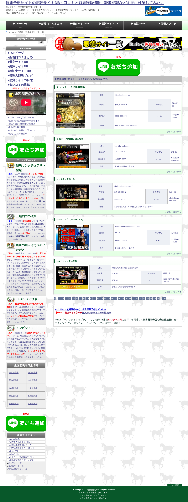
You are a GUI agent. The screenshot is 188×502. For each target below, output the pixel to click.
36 (147, 298)
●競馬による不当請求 (17, 133)
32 (133, 298)
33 (137, 298)
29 (123, 298)
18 (84, 298)
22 (98, 298)
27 (116, 298)
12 (63, 298)
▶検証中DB (138, 25)
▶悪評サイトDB (109, 25)
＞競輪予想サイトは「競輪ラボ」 (94, 498)
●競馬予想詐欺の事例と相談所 (21, 124)
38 (154, 298)
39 (158, 298)
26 (112, 298)
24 (105, 298)
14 (70, 298)
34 (140, 298)
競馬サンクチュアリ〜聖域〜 (96, 312)
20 (91, 298)
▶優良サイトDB (79, 25)
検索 (41, 42)
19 (87, 298)
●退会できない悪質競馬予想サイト (23, 120)
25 (109, 298)
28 (119, 298)
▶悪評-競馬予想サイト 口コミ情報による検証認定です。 (82, 79)
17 (80, 298)
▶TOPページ (21, 25)
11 (59, 298)
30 (126, 298)
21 (94, 298)
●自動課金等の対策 (16, 127)
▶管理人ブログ (167, 25)
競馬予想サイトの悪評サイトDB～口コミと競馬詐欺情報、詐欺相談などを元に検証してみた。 (85, 3)
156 (164, 298)
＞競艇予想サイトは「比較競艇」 (94, 495)
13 (66, 298)
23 (101, 298)
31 (130, 298)
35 (144, 298)
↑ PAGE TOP (174, 485)
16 (77, 298)
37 (151, 298)
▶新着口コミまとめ (50, 25)
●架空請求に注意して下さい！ (21, 130)
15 (73, 298)
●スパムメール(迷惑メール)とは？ (23, 117)
